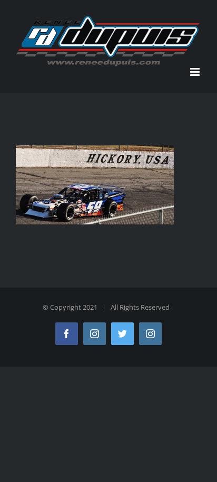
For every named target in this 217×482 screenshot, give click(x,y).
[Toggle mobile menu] (195, 71)
